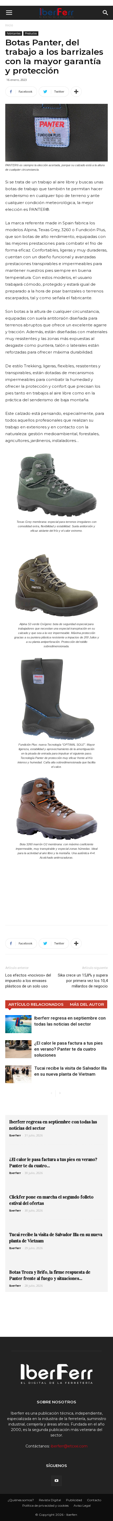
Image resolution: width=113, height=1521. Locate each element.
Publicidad (74, 1500)
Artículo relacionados (36, 1004)
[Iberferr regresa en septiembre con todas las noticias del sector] (18, 1024)
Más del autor (87, 1004)
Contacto (94, 1500)
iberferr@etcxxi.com (69, 1446)
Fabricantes (13, 33)
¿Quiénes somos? (21, 1500)
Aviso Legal (82, 1505)
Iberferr (15, 1135)
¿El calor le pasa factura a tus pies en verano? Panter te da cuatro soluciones (68, 1049)
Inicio (9, 25)
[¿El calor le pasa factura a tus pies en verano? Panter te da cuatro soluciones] (18, 1049)
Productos (31, 33)
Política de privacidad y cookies (45, 1505)
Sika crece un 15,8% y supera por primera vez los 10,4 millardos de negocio (83, 981)
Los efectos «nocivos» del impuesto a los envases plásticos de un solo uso (28, 981)
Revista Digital (50, 1500)
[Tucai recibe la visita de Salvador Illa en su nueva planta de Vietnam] (18, 1074)
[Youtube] (56, 1481)
